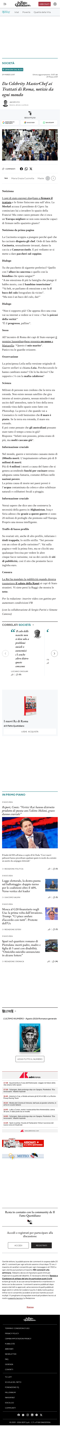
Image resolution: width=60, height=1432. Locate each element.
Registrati (41, 1245)
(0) (57, 869)
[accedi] (55, 4)
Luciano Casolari (19, 671)
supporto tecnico (15, 1298)
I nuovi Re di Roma (16, 721)
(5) (57, 897)
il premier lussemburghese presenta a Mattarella (29, 341)
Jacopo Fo (14, 102)
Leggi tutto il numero (29, 1059)
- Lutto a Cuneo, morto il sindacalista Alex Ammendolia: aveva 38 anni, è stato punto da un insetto (29, 1111)
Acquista (29, 731)
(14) (56, 961)
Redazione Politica (12, 869)
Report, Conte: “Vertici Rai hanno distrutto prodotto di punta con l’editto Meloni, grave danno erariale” (28, 810)
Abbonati (44, 4)
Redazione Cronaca (13, 961)
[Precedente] (5, 653)
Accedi (18, 1245)
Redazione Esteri (11, 929)
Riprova (30, 1307)
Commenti (10, 169)
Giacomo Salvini (11, 897)
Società (8, 63)
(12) (20, 674)
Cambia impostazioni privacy (18, 1338)
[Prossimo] (54, 653)
